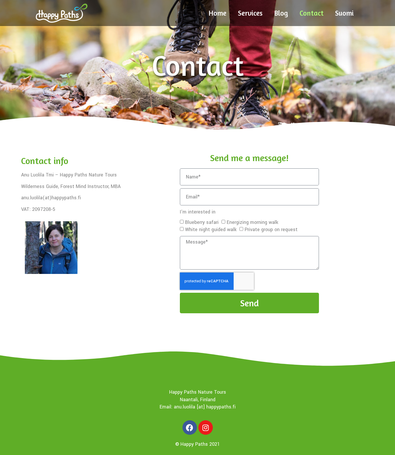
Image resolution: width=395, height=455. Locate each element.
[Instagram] (205, 427)
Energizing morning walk (252, 222)
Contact (312, 13)
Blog (281, 13)
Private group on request (271, 229)
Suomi (344, 13)
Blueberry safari (202, 222)
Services (250, 13)
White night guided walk (211, 229)
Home (217, 13)
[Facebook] (189, 427)
